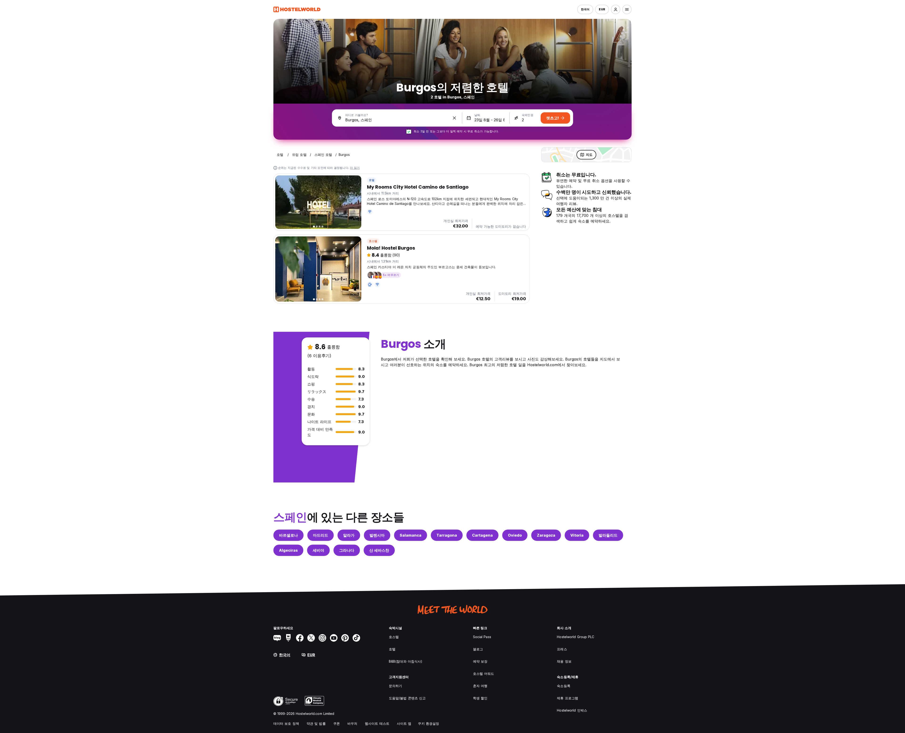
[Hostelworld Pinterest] (345, 638)
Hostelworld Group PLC (575, 637)
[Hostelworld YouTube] (333, 638)
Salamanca (410, 535)
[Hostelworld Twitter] (311, 638)
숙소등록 (563, 686)
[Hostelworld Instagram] (322, 638)
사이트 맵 (404, 723)
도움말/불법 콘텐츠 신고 (407, 698)
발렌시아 (377, 535)
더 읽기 (355, 168)
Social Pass (482, 637)
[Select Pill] (615, 9)
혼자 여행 (480, 686)
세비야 (318, 550)
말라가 (348, 535)
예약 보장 (480, 661)
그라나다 (346, 550)
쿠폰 (336, 723)
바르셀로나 (288, 535)
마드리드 (320, 535)
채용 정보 (564, 661)
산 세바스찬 (379, 550)
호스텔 (373, 241)
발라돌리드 (608, 535)
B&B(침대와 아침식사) (405, 661)
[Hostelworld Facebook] (300, 638)
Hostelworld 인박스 (572, 710)
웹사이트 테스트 (377, 723)
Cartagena (482, 535)
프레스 (562, 649)
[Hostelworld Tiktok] (356, 638)
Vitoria (577, 535)
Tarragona (446, 535)
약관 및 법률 (316, 723)
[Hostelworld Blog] (277, 638)
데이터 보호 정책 (286, 723)
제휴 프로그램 (567, 698)
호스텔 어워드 (483, 674)
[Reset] (454, 118)
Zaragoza (546, 535)
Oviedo (515, 535)
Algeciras (288, 550)
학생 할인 (480, 698)
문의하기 (395, 686)
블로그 (478, 649)
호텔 (371, 180)
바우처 (352, 723)
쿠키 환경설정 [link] (428, 723)
